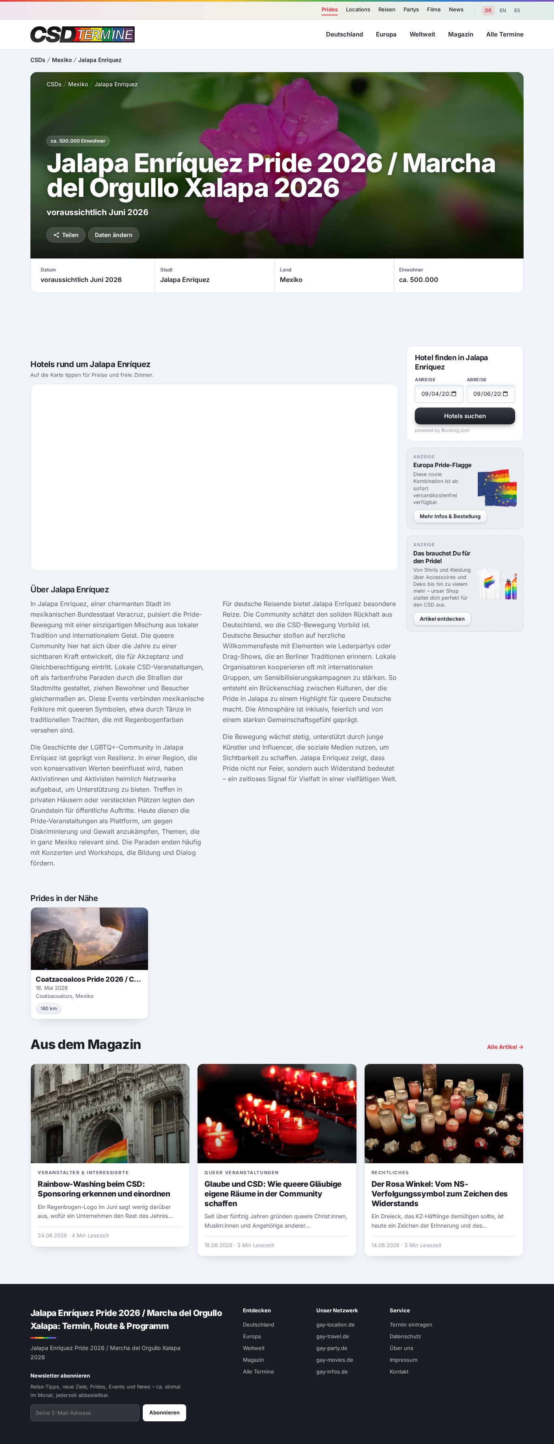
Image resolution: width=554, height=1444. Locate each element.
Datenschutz (405, 1336)
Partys (411, 9)
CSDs (37, 59)
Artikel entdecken (442, 618)
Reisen (386, 9)
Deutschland (344, 34)
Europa (386, 34)
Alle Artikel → (505, 1046)
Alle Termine (505, 34)
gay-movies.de (334, 1359)
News (456, 9)
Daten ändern (114, 234)
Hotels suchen (465, 416)
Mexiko (62, 59)
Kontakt (399, 1371)
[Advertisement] (277, 319)
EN (503, 10)
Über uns (401, 1348)
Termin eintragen (411, 1324)
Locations (358, 9)
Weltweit (422, 34)
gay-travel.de (332, 1336)
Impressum (403, 1359)
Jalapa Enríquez (100, 59)
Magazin (460, 34)
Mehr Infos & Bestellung (450, 516)
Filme (434, 9)
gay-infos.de (332, 1371)
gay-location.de (335, 1324)
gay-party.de (332, 1348)
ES (517, 10)
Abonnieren (164, 1412)
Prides (330, 9)
